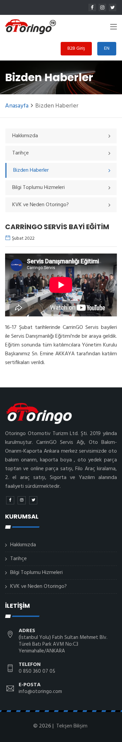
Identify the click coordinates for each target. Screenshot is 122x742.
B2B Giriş (76, 48)
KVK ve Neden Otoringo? (38, 586)
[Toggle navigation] (113, 28)
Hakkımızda (23, 545)
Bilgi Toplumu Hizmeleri (36, 572)
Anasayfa (16, 106)
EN (106, 48)
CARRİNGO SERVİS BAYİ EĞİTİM (57, 227)
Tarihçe (18, 558)
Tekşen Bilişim (71, 726)
